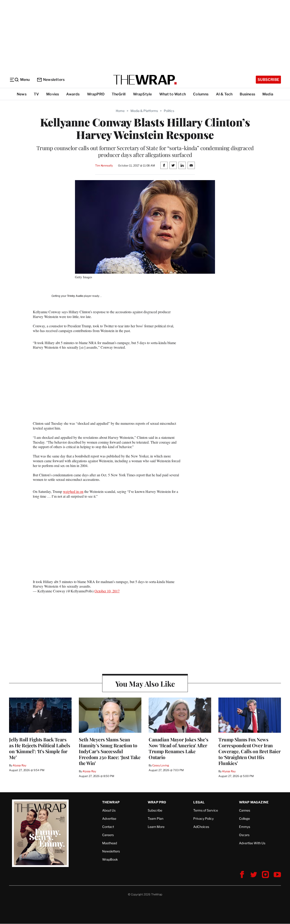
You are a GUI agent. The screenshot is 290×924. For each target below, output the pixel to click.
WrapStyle (142, 94)
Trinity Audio (75, 296)
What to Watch (172, 94)
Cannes (244, 810)
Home (120, 111)
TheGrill (119, 94)
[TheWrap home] (145, 79)
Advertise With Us (252, 843)
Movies (52, 94)
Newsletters (54, 79)
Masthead (109, 843)
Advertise (109, 818)
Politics (169, 111)
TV (36, 94)
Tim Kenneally (104, 165)
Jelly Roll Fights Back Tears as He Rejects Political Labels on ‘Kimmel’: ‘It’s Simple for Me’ (39, 748)
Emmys (244, 827)
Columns (200, 94)
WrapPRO (95, 94)
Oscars (244, 835)
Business (247, 94)
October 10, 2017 (107, 591)
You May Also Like (145, 683)
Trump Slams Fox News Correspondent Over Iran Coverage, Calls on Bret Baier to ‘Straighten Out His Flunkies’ (249, 751)
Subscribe (268, 79)
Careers (108, 835)
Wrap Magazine (254, 802)
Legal (199, 802)
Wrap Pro (157, 802)
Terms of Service (205, 810)
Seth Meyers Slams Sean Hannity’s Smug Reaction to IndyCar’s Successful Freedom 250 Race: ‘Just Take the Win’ (109, 751)
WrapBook (110, 859)
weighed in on (73, 491)
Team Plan (155, 818)
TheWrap (111, 802)
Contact (108, 827)
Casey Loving (160, 765)
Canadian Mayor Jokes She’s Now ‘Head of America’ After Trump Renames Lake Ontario (178, 748)
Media (267, 94)
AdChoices (201, 827)
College (244, 818)
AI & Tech (224, 94)
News (22, 94)
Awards (73, 94)
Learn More (156, 827)
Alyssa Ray (19, 765)
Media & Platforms (144, 111)
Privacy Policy (203, 818)
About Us (109, 810)
